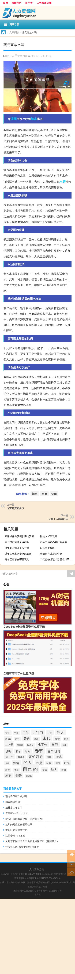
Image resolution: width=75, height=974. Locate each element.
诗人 (54, 769)
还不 (8, 775)
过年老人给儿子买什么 (17, 547)
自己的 (30, 768)
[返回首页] (71, 854)
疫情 (16, 763)
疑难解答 (36, 877)
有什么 (21, 757)
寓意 (57, 739)
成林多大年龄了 (13, 807)
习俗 (26, 732)
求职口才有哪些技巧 (16, 830)
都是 (18, 775)
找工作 (42, 744)
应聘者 (20, 745)
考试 (16, 769)
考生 (7, 769)
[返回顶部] (71, 872)
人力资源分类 (44, 3)
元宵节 (38, 732)
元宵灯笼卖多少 (15, 508)
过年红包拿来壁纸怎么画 (18, 553)
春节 (39, 750)
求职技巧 (16, 3)
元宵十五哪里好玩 (58, 519)
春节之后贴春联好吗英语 (53, 542)
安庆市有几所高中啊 (51, 553)
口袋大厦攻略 (47, 547)
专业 (7, 732)
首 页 (5, 3)
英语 (44, 769)
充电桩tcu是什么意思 (16, 813)
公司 (49, 732)
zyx (12, 56)
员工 (17, 738)
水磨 (62, 181)
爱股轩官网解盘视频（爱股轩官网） (24, 818)
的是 (39, 762)
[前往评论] (71, 863)
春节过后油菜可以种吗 (17, 542)
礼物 (48, 763)
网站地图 (26, 877)
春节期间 (53, 751)
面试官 (29, 775)
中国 (16, 732)
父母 (7, 763)
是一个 (9, 757)
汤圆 (13, 118)
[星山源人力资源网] (37, 13)
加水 (34, 118)
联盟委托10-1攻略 (15, 835)
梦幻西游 (36, 756)
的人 (27, 762)
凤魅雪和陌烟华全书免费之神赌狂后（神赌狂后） (32, 841)
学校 (36, 738)
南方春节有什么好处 (16, 796)
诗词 (63, 769)
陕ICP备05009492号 (51, 877)
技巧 (55, 744)
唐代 (26, 738)
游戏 (59, 756)
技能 (64, 745)
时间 (27, 751)
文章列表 (14, 32)
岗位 (66, 738)
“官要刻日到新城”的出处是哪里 (22, 846)
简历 (57, 763)
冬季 (8, 739)
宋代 (47, 738)
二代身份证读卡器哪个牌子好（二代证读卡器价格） (57, 559)
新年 (18, 751)
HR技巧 (29, 3)
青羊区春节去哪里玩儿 (17, 559)
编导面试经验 (12, 802)
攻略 (8, 751)
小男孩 (37, 894)
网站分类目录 (60, 873)
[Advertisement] (37, 936)
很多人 (30, 744)
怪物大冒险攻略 (48, 536)
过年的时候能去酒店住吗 (18, 824)
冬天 (60, 732)
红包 (67, 763)
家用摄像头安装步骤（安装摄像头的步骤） (22, 536)
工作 (9, 744)
